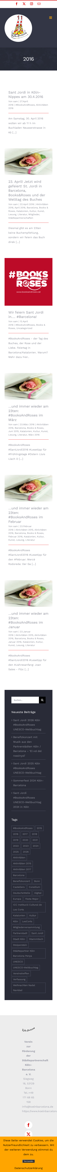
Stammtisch (36, 939)
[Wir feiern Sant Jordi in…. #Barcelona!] (28, 282)
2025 (16, 851)
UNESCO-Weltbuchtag (25, 967)
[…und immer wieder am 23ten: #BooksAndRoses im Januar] (28, 593)
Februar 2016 (15, 536)
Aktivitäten (19, 857)
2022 (16, 846)
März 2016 (34, 434)
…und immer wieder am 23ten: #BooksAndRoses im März (28, 382)
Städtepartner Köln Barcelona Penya (24, 953)
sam (15, 101)
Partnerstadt (20, 933)
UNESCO (18, 961)
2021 (35, 840)
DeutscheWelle (21, 893)
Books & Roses (35, 428)
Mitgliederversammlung (26, 927)
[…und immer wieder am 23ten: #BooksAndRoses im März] (28, 386)
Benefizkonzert (21, 881)
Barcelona (32, 207)
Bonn (37, 881)
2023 (26, 846)
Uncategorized (24, 328)
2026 (26, 851)
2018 (34, 834)
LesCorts (27, 921)
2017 (25, 834)
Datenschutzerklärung (28, 1168)
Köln (15, 921)
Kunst (41, 211)
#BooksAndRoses (25, 105)
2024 (35, 846)
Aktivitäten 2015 (24, 529)
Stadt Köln (19, 939)
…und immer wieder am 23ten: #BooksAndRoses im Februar (28, 484)
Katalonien (22, 211)
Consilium (34, 887)
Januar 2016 (14, 642)
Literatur (22, 214)
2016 (15, 834)
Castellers (19, 887)
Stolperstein (20, 945)
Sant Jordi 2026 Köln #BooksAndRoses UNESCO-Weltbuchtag (27, 725)
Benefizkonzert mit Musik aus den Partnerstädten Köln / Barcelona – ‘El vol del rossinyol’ (27, 746)
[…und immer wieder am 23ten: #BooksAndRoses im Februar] (28, 488)
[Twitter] (28, 1134)
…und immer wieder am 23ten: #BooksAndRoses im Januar (28, 589)
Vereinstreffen (21, 973)
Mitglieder (33, 214)
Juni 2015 (13, 431)
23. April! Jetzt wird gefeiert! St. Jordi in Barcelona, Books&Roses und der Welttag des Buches (28, 156)
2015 (39, 828)
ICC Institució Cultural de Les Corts (27, 907)
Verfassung (19, 979)
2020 (25, 840)
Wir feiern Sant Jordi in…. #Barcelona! (28, 278)
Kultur (32, 211)
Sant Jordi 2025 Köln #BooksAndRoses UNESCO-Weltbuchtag (27, 768)
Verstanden (28, 1161)
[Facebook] (28, 1125)
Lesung (12, 214)
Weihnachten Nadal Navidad (24, 988)
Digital (37, 893)
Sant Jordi (37, 933)
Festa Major (31, 898)
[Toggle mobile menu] (50, 17)
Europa (17, 898)
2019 (15, 840)
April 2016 (20, 207)
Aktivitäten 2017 (22, 869)
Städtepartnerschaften (20, 218)
